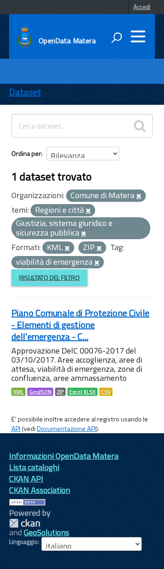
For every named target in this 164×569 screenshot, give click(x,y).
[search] (140, 126)
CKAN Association (39, 490)
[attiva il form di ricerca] (116, 37)
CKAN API (26, 478)
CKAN (24, 523)
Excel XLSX (82, 392)
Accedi (141, 6)
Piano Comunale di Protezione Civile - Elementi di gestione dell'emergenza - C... (80, 324)
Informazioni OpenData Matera (63, 456)
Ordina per (26, 153)
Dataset (25, 92)
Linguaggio (23, 541)
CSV (106, 392)
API (15, 429)
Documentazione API (66, 429)
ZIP (60, 392)
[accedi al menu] (138, 36)
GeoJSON (40, 392)
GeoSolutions (46, 532)
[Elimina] (138, 196)
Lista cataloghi (34, 467)
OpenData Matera (67, 40)
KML (18, 392)
